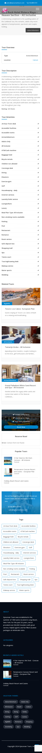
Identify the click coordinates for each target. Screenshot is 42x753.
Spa (36, 579)
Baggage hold (8, 537)
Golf (30, 547)
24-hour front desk (10, 526)
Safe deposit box (9, 579)
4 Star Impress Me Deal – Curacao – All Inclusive (23, 459)
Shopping (29, 722)
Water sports (24, 590)
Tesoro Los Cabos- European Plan (20, 309)
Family (25, 712)
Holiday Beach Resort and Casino (16, 481)
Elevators (6, 547)
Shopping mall (25, 579)
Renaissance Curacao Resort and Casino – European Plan (24, 470)
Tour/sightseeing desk (25, 585)
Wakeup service (9, 590)
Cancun (35, 60)
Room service (28, 574)
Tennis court (7, 585)
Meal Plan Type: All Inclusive (13, 563)
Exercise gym (20, 547)
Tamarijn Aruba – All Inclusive (17, 347)
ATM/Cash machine (28, 531)
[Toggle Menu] (37, 9)
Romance (18, 722)
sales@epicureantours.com (15, 3)
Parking (32, 569)
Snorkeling (8, 727)
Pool (5, 574)
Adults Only (25, 702)
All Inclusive (9, 707)
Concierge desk (28, 542)
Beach (19, 707)
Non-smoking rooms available (14, 569)
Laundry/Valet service (11, 558)
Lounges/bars (29, 558)
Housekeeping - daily (11, 553)
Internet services (29, 553)
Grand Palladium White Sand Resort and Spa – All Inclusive (20, 386)
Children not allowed (10, 542)
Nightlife (7, 722)
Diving (16, 712)
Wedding (27, 727)
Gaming (7, 717)
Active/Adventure (10, 702)
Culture (28, 707)
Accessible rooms (9, 531)
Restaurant (15, 574)
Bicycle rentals (23, 537)
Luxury (24, 717)
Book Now (21, 427)
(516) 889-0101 (32, 3)
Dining (7, 712)
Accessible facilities (29, 526)
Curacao (16, 462)
